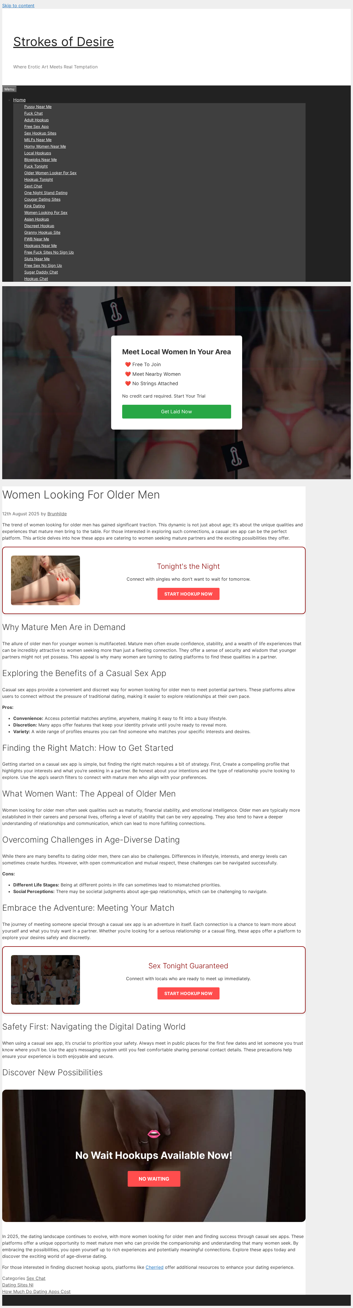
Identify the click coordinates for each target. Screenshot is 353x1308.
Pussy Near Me (38, 106)
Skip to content (18, 5)
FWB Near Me (36, 239)
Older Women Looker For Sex (50, 172)
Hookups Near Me (40, 245)
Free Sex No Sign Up (43, 265)
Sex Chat (36, 1278)
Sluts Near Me (37, 258)
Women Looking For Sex (46, 212)
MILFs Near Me (38, 139)
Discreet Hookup (39, 225)
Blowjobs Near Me (40, 159)
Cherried (155, 1267)
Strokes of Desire (63, 41)
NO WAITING (154, 1179)
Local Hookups (37, 153)
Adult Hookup (36, 119)
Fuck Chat (33, 113)
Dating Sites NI (17, 1285)
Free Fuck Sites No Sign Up (49, 252)
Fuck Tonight (36, 166)
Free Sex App (36, 126)
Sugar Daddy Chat (41, 272)
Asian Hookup (36, 219)
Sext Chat (33, 186)
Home (19, 100)
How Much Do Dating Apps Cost (36, 1291)
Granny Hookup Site (42, 232)
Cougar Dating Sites (42, 199)
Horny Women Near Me (45, 146)
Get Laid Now (176, 411)
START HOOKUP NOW (188, 594)
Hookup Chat (36, 278)
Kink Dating (34, 205)
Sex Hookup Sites (40, 133)
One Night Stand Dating (46, 192)
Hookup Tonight (38, 179)
